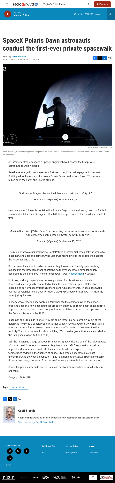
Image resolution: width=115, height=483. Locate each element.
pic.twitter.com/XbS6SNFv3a (73, 234)
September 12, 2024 (70, 199)
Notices (92, 446)
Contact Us (93, 453)
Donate (103, 4)
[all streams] (111, 14)
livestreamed (75, 273)
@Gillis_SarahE (39, 231)
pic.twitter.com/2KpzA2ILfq (80, 193)
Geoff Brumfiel (19, 56)
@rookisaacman (35, 234)
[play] (7, 14)
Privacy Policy (71, 453)
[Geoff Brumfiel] (9, 414)
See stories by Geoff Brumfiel (35, 422)
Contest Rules (71, 446)
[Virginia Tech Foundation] (106, 477)
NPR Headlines (18, 387)
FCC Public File (48, 446)
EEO (44, 453)
